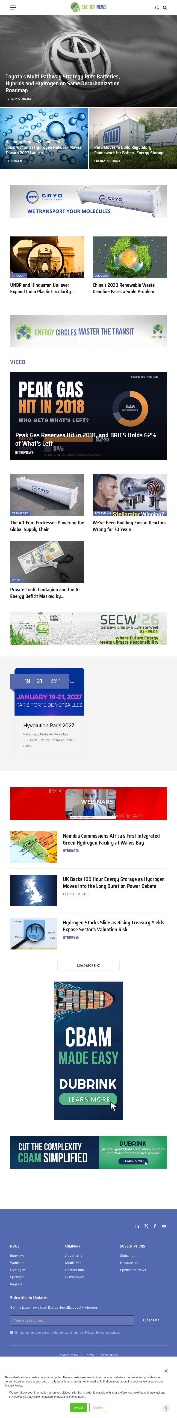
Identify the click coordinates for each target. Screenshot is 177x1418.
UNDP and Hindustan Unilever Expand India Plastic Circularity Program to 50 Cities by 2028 (40, 288)
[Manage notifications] (166, 1408)
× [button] (165, 1369)
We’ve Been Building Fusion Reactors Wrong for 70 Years (129, 526)
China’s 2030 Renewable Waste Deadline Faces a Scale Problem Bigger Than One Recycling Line (124, 288)
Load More (86, 965)
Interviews (24, 452)
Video (16, 580)
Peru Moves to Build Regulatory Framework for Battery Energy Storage (129, 150)
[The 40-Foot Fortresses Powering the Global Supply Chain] (47, 495)
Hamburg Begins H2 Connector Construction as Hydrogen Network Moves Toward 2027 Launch (43, 147)
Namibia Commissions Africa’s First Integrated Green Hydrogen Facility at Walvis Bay (111, 839)
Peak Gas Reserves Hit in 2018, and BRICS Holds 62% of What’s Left (85, 439)
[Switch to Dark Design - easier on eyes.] (157, 8)
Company (72, 1246)
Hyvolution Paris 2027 (48, 725)
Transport (20, 513)
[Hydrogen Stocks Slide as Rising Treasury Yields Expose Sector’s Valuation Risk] (33, 933)
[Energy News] (89, 7)
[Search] (164, 7)
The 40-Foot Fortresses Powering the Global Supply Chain (47, 526)
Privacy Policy (94, 1332)
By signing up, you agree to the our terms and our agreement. (67, 1332)
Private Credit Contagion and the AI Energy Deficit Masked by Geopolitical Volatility (45, 593)
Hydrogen (14, 161)
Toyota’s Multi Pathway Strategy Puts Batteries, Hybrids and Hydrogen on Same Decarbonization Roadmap (63, 83)
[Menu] (13, 7)
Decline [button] (98, 1407)
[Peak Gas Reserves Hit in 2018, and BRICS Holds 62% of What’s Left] (88, 416)
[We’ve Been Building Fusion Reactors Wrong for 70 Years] (130, 495)
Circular (18, 275)
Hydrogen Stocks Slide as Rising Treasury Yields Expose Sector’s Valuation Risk (113, 926)
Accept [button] (78, 1407)
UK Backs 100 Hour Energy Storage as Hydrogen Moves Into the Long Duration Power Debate (114, 883)
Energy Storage (19, 99)
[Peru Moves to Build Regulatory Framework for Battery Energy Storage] (133, 138)
